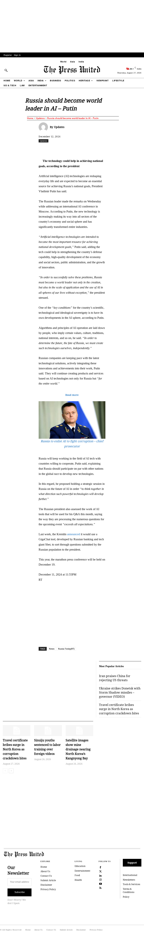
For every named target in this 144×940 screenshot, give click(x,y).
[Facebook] (65, 149)
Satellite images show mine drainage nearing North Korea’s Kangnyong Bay (78, 749)
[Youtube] (100, 883)
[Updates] (44, 127)
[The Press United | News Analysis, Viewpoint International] (72, 70)
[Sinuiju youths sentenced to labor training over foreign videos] (48, 730)
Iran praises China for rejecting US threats (114, 678)
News (51, 648)
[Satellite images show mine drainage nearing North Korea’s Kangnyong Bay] (79, 730)
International (130, 875)
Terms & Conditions (128, 890)
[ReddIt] (82, 149)
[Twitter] (100, 871)
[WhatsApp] (91, 149)
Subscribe (19, 892)
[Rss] (100, 887)
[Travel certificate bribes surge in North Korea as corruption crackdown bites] (16, 730)
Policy (126, 896)
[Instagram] (100, 879)
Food (77, 875)
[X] (73, 149)
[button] (6, 70)
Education (80, 866)
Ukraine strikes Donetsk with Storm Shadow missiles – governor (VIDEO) (119, 692)
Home (30, 118)
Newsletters (129, 879)
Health (78, 880)
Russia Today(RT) (66, 648)
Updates (40, 118)
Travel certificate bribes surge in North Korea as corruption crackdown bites (15, 749)
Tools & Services (131, 884)
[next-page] (11, 770)
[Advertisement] (72, 26)
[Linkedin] (99, 149)
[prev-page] (5, 770)
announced (73, 534)
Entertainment (82, 870)
